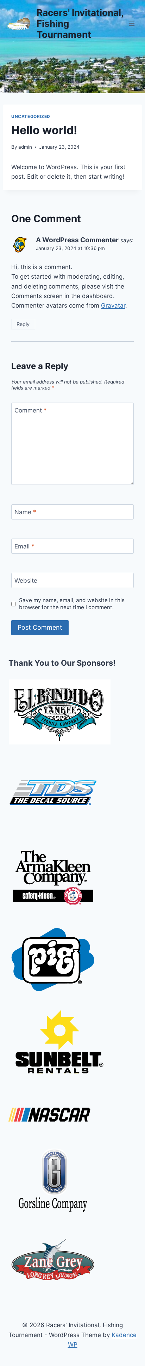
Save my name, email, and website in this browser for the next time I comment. (72, 604)
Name (25, 512)
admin (25, 147)
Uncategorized (30, 116)
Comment (30, 410)
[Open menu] (131, 23)
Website (25, 580)
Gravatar (113, 305)
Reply (23, 324)
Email (24, 546)
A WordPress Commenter (77, 240)
